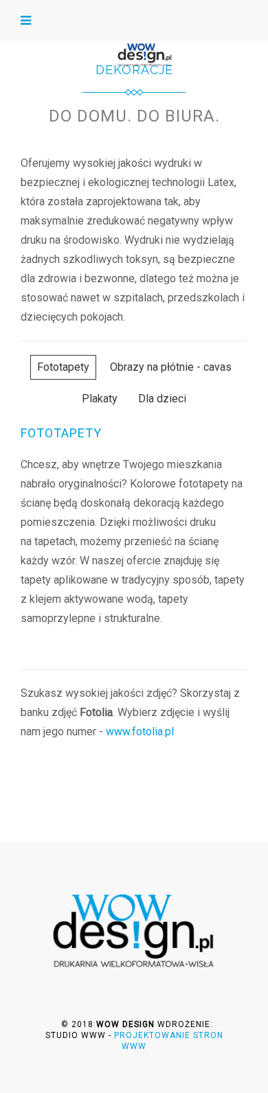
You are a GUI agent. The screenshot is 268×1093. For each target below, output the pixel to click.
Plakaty (100, 398)
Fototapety (63, 366)
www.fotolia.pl (140, 731)
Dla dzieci (162, 398)
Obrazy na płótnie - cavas (171, 366)
